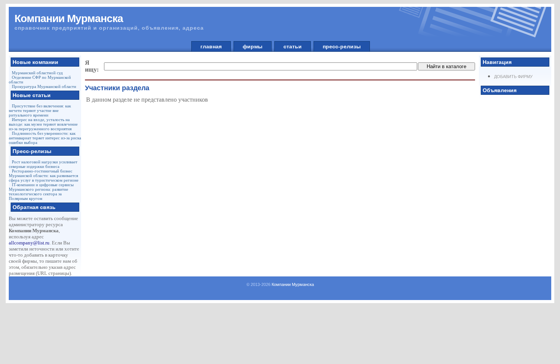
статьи (292, 46)
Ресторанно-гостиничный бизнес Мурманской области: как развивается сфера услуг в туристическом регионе (43, 175)
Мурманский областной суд (37, 72)
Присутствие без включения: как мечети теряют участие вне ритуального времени (40, 110)
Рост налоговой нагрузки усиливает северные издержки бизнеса (43, 164)
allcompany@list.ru (29, 243)
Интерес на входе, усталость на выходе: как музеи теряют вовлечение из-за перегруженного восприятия (43, 124)
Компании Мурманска (293, 284)
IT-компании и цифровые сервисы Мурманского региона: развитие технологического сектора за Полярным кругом (41, 191)
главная (211, 46)
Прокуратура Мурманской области (44, 86)
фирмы (253, 46)
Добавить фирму (513, 76)
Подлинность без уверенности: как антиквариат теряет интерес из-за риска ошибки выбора (45, 138)
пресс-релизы (342, 46)
